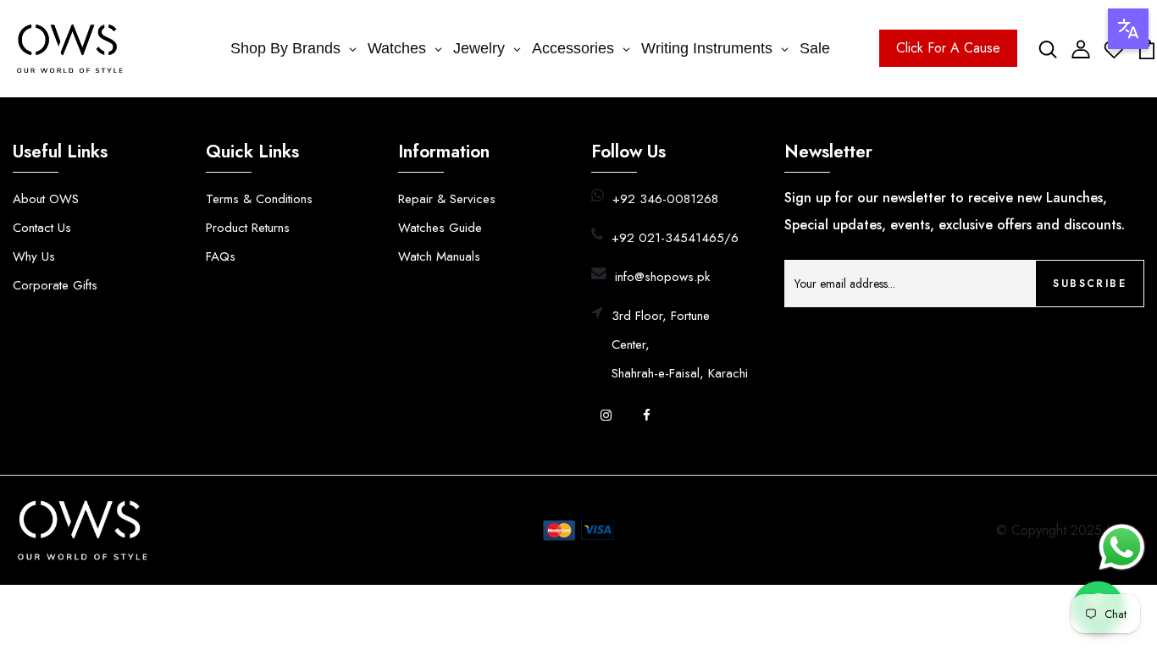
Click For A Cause (948, 48)
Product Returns (248, 227)
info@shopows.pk (662, 276)
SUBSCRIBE (1090, 283)
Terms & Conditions (259, 199)
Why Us (34, 256)
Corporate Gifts (55, 285)
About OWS (46, 199)
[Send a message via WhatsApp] (1122, 547)
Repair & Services (446, 199)
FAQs (220, 256)
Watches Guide (440, 227)
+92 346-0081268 (665, 199)
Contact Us (42, 227)
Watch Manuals (439, 256)
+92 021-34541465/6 (675, 238)
